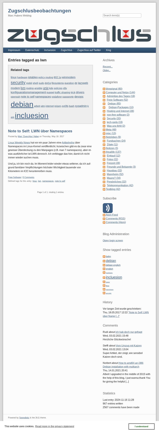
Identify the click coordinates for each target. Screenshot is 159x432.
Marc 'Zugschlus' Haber (28, 136)
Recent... (108, 66)
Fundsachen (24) (116, 140)
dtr (76, 83)
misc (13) (111, 133)
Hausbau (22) (114, 170)
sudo (41, 83)
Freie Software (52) (117, 100)
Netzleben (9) (113, 137)
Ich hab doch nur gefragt (129, 332)
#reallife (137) (113, 152)
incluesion (31, 115)
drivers (80, 92)
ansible (38, 88)
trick (73, 92)
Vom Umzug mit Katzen (129, 345)
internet (49, 106)
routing (30, 88)
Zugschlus (66, 50)
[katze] (104, 281)
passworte (68, 96)
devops (78, 96)
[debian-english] (104, 265)
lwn (39, 181)
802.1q (57, 77)
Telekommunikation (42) (120, 185)
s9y (65, 88)
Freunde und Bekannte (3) (121, 166)
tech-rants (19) (115, 122)
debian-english (113, 265)
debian (22, 104)
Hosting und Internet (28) (120, 111)
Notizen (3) (112, 148)
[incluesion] (104, 277)
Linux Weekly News (19, 142)
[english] (104, 268)
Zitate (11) (112, 144)
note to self (27, 96)
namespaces (43, 96)
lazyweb (83, 83)
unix (46, 88)
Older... (107, 70)
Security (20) (114, 118)
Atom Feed (112, 215)
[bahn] (104, 256)
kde (51, 88)
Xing (108, 50)
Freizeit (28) (113, 163)
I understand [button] (141, 426)
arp (12, 117)
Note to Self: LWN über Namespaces (40, 131)
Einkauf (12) (113, 155)
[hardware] (104, 272)
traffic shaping (62, 92)
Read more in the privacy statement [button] (54, 426)
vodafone (57, 96)
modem (15, 88)
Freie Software (14, 177)
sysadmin (81, 106)
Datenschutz (32, 50)
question (69, 83)
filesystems (58, 83)
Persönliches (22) (116, 181)
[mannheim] (104, 289)
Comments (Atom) (116, 222)
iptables (33, 77)
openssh (15, 96)
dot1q (48, 83)
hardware (22, 77)
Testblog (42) (113, 189)
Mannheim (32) (115, 174)
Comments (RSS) (115, 218)
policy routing (45, 77)
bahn (108, 256)
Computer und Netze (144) (120, 92)
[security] (104, 293)
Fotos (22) (112, 159)
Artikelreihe (68, 142)
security (18, 82)
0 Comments (28, 177)
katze (108, 282)
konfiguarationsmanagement (28, 92)
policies (58, 88)
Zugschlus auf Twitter (89, 50)
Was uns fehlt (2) (116, 126)
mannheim (109, 289)
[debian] (104, 261)
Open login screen (113, 240)
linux (13, 77)
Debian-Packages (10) (121, 107)
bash (71, 106)
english (109, 269)
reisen (57, 106)
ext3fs (65, 106)
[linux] (104, 285)
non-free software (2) (118, 114)
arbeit (37, 106)
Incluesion (50, 50)
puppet (50, 92)
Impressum (14, 50)
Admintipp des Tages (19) (121, 96)
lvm (23, 88)
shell (35, 83)
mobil (29, 83)
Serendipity (24, 418)
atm (43, 106)
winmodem (68, 77)
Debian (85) (114, 103)
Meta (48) (111, 129)
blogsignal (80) (114, 88)
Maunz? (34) (114, 178)
